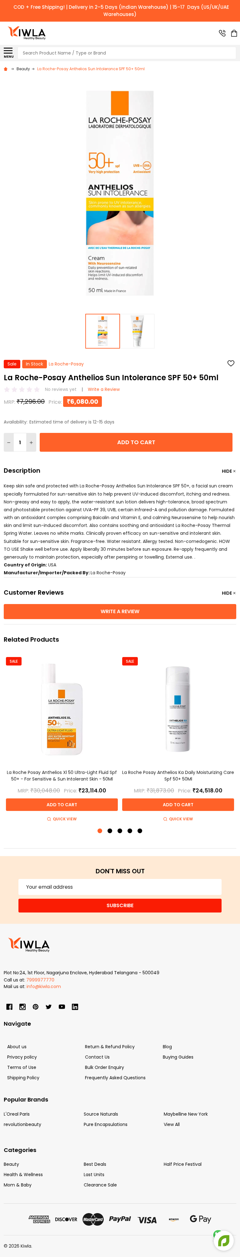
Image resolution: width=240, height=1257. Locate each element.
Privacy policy (22, 1057)
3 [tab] (120, 831)
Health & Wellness (23, 1174)
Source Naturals (101, 1114)
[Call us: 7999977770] (222, 33)
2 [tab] (110, 831)
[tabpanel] (62, 738)
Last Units (94, 1174)
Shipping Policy (23, 1078)
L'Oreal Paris (17, 1114)
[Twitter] (48, 1006)
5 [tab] (140, 831)
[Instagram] (22, 1006)
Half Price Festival (183, 1164)
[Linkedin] (75, 1006)
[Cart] (234, 33)
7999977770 (40, 980)
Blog (167, 1047)
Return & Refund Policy (110, 1047)
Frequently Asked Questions (115, 1078)
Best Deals (95, 1164)
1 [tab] (100, 831)
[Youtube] (62, 1006)
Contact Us (97, 1057)
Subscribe (120, 905)
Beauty (11, 1164)
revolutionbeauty (22, 1124)
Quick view (65, 819)
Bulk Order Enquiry (104, 1067)
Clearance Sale (100, 1185)
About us (17, 1047)
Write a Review (104, 389)
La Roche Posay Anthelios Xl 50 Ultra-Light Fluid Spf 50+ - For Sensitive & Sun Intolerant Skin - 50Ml (62, 775)
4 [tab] (130, 831)
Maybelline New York (186, 1114)
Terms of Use (21, 1067)
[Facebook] (9, 1006)
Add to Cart (136, 442)
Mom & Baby (18, 1185)
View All (172, 1124)
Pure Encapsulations (106, 1124)
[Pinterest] (35, 1006)
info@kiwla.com (44, 986)
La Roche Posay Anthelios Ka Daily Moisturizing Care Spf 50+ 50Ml (178, 775)
